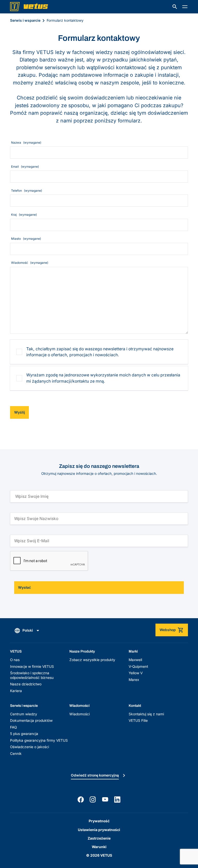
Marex (134, 680)
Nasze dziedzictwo (26, 684)
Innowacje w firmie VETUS (32, 666)
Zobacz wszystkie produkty (92, 660)
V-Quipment (138, 666)
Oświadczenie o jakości (29, 747)
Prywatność (99, 821)
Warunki (99, 847)
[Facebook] (81, 799)
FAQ (13, 727)
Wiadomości (79, 714)
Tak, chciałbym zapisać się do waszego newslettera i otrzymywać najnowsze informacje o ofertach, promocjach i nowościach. (100, 352)
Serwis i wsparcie (25, 20)
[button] (175, 7)
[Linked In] (117, 799)
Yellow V (136, 673)
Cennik (16, 753)
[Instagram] (93, 799)
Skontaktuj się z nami (146, 714)
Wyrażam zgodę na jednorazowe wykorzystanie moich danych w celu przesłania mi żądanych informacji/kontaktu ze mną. (103, 378)
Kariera (16, 691)
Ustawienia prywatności (99, 830)
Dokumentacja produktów (31, 720)
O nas (15, 660)
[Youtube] (105, 799)
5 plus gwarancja (24, 734)
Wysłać (24, 587)
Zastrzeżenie (99, 838)
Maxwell (135, 660)
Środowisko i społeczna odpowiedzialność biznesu (32, 675)
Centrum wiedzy (23, 714)
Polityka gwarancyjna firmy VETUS (39, 740)
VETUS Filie (138, 720)
